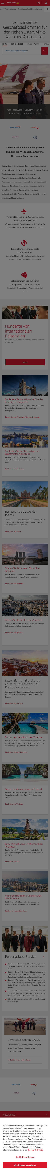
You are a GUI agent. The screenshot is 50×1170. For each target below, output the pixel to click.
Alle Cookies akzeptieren (25, 1164)
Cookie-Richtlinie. (35, 1149)
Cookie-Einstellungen (25, 1157)
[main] (25, 1144)
